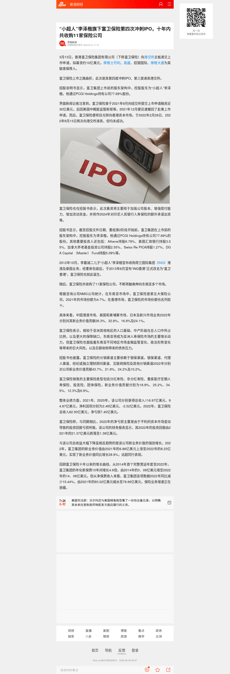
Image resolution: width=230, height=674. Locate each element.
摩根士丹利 (111, 62)
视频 (71, 630)
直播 (88, 630)
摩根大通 (157, 62)
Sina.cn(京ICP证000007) (105, 660)
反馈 (121, 650)
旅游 (124, 636)
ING (161, 262)
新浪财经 (76, 4)
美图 (106, 630)
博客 (124, 630)
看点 (141, 630)
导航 (108, 650)
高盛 (127, 62)
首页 (95, 650)
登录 (135, 650)
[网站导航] (169, 4)
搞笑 (71, 636)
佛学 (141, 636)
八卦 (88, 636)
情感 (106, 636)
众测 (159, 636)
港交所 (149, 57)
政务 (159, 630)
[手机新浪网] (62, 4)
